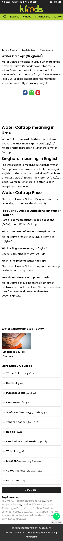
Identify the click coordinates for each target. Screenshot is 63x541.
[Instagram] (55, 2)
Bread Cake (37, 501)
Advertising (31, 536)
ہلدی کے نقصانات (30, 511)
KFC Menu (7, 501)
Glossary (14, 50)
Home (4, 50)
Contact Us (33, 532)
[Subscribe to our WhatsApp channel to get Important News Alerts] (56, 516)
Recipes (14, 16)
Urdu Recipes (42, 16)
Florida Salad (22, 501)
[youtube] (59, 2)
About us (19, 532)
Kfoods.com (44, 527)
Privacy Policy (48, 532)
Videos (27, 16)
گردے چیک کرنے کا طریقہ (22, 508)
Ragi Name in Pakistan (32, 515)
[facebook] (51, 2)
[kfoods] (31, 9)
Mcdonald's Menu (32, 504)
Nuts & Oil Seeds (29, 50)
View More (30, 489)
